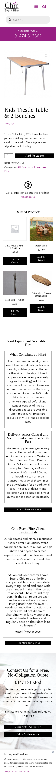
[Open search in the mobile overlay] (28, 19)
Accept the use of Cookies (16, 772)
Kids (7, 171)
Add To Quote (35, 156)
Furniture (40, 167)
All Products (25, 167)
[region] (28, 762)
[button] (36, 6)
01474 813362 (28, 36)
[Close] (53, 752)
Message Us (28, 197)
